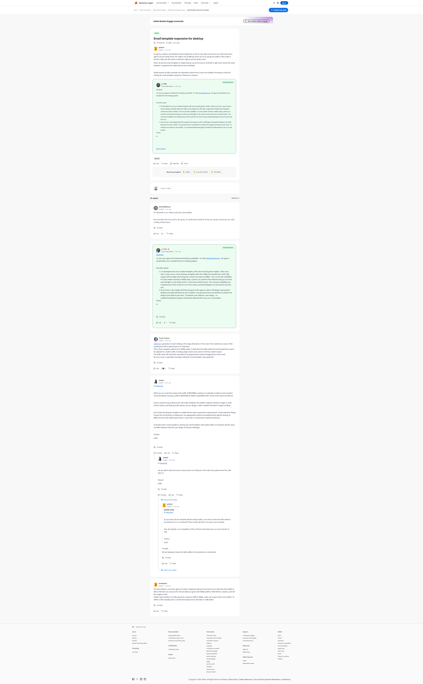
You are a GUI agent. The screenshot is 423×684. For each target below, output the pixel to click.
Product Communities (145, 10)
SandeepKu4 (163, 583)
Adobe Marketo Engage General (176, 10)
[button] (278, 10)
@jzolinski (159, 89)
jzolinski (161, 47)
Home (135, 10)
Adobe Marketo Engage (159, 10)
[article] (194, 220)
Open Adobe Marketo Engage (258, 21)
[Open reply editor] (195, 188)
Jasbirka (161, 380)
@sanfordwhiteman (204, 93)
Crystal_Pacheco (164, 338)
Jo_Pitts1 (164, 84)
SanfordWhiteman (165, 207)
